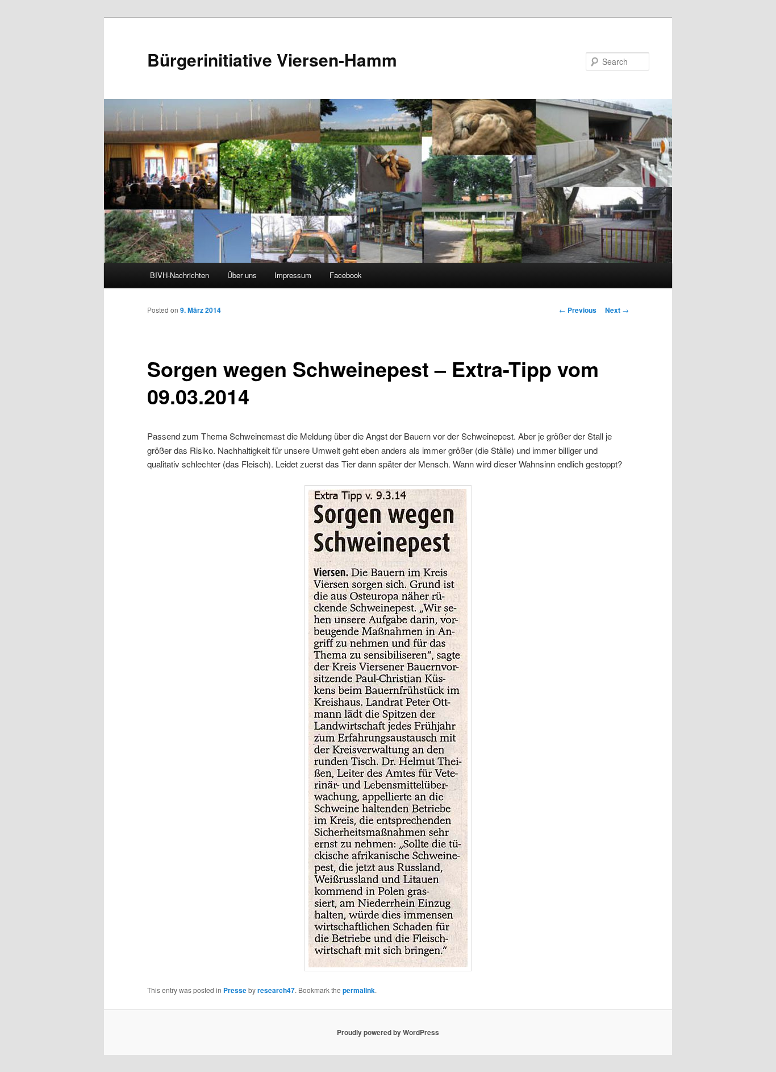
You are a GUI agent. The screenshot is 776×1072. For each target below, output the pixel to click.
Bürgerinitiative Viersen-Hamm (272, 59)
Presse (235, 990)
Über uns (242, 275)
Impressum (292, 275)
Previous (577, 310)
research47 (276, 990)
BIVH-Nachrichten (179, 275)
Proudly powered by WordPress (388, 1032)
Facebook (345, 275)
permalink (359, 990)
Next (617, 310)
